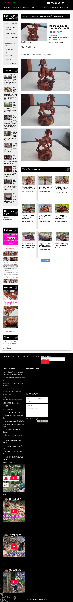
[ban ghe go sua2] (10, 311)
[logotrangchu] (9, 2)
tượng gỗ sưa (13, 345)
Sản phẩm (33, 16)
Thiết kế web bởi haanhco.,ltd (36, 599)
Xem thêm (45, 260)
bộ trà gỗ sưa (6, 348)
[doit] (10, 239)
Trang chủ (25, 16)
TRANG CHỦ (6, 8)
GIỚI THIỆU (26, 8)
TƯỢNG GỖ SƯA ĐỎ (45, 16)
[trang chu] (10, 266)
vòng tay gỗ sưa (7, 341)
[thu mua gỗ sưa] (10, 247)
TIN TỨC (34, 8)
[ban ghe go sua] (10, 295)
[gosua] (10, 322)
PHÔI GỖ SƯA (9, 56)
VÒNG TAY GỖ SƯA (11, 24)
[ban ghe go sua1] (10, 303)
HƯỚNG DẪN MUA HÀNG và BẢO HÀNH (51, 8)
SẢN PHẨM (16, 8)
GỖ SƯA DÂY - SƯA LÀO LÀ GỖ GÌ (15, 421)
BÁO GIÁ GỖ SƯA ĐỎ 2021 (12, 412)
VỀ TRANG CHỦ (9, 409)
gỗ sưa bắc (9, 343)
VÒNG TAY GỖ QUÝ (11, 63)
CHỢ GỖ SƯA (9, 59)
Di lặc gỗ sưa (58, 16)
